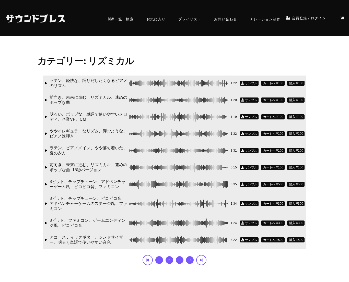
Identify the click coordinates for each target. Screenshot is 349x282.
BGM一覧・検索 (121, 18)
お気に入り (156, 18)
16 (190, 260)
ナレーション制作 (265, 18)
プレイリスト (189, 18)
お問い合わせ (225, 18)
